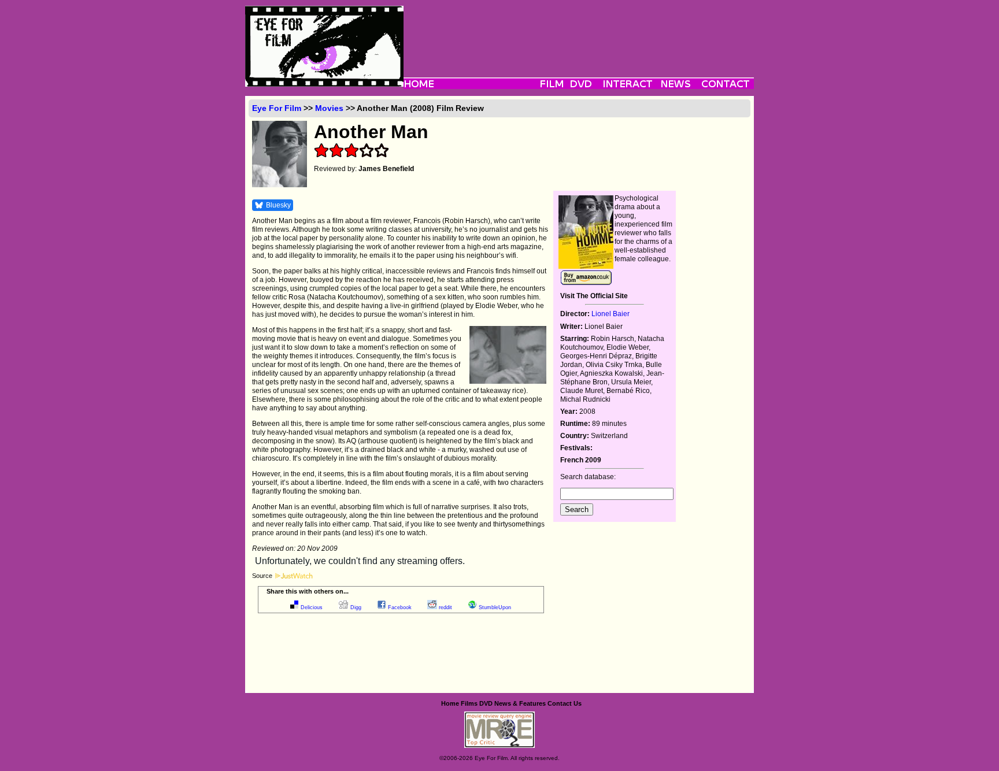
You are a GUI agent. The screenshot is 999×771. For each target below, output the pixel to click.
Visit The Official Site (594, 296)
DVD (486, 703)
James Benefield (386, 169)
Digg (355, 607)
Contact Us (564, 703)
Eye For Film (276, 108)
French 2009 (580, 460)
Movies (329, 108)
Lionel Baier (610, 314)
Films (469, 703)
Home (450, 703)
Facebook (400, 607)
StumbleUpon (495, 607)
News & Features (520, 703)
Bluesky (278, 205)
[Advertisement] (579, 32)
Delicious (312, 607)
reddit (445, 607)
